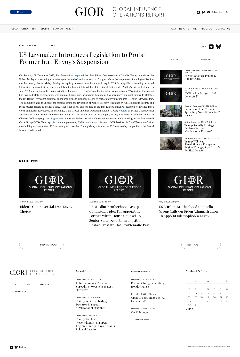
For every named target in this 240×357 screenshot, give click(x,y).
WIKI (28, 284)
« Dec (189, 309)
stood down (92, 122)
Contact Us (223, 28)
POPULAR (206, 59)
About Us (206, 28)
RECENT (175, 59)
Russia (14, 28)
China (25, 28)
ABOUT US (44, 284)
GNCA (69, 28)
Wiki (195, 28)
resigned (54, 118)
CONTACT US (20, 291)
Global (44, 28)
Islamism (58, 28)
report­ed (79, 75)
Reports (184, 28)
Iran (34, 28)
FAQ (173, 28)
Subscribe (217, 12)
